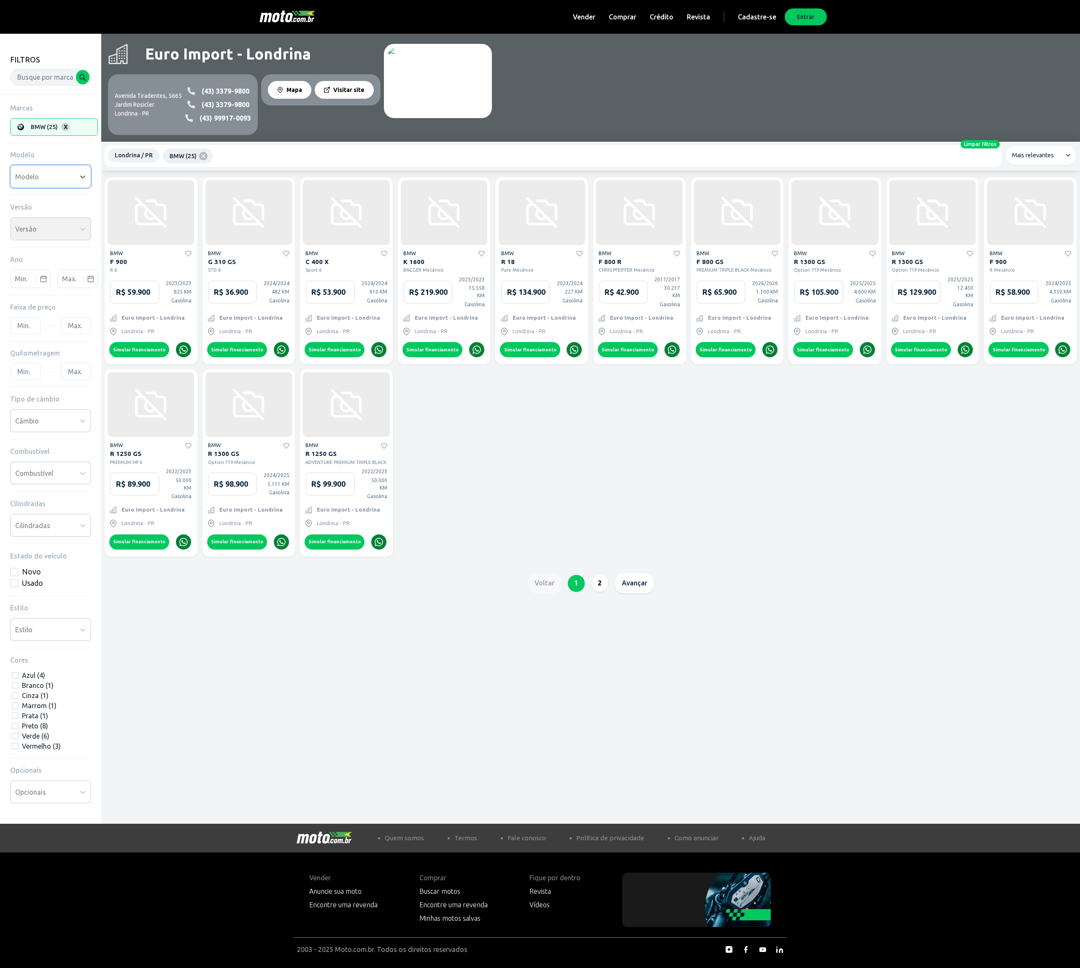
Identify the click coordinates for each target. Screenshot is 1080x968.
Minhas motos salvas (450, 918)
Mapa (294, 89)
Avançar (634, 583)
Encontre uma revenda (343, 905)
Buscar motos (439, 891)
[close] (203, 156)
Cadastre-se (757, 17)
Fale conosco (527, 837)
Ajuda (757, 837)
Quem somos (404, 837)
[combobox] (50, 77)
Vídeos (539, 905)
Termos (465, 837)
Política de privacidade (610, 837)
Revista (698, 17)
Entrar (806, 16)
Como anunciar (696, 837)
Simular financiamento (139, 349)
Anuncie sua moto (335, 891)
